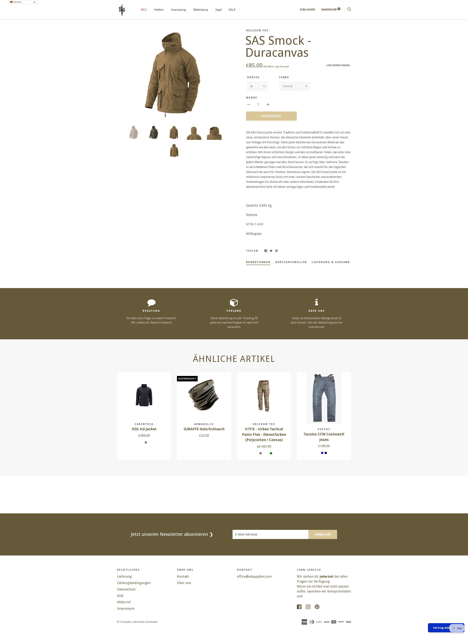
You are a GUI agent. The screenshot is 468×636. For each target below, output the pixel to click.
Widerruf (124, 602)
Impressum (126, 608)
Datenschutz (126, 589)
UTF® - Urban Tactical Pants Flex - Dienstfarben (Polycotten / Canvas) (264, 434)
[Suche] (349, 9)
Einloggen (307, 9)
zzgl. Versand (282, 66)
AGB (120, 596)
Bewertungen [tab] (258, 262)
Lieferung (124, 576)
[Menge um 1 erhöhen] (268, 104)
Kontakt (183, 576)
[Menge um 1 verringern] (248, 104)
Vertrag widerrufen (446, 627)
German (17, 2)
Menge (251, 97)
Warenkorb (330, 9)
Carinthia (144, 424)
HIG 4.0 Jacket (144, 429)
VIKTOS (324, 429)
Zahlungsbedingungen (134, 583)
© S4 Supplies (124, 621)
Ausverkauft (271, 116)
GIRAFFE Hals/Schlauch (204, 429)
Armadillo (204, 424)
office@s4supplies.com (254, 576)
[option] (174, 74)
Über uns (184, 583)
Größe (253, 77)
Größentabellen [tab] (291, 262)
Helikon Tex (257, 30)
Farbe (284, 77)
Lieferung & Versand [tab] (331, 262)
